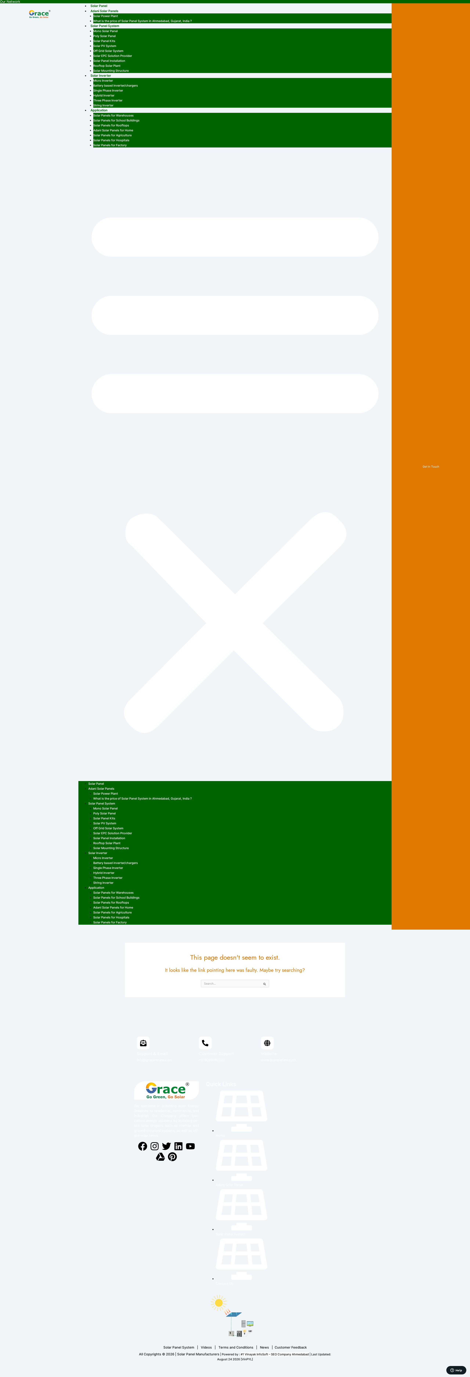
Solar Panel (99, 6)
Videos (206, 1347)
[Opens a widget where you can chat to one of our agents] (456, 1370)
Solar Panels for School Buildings (116, 120)
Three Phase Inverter (107, 100)
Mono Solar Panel (105, 31)
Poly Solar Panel (104, 36)
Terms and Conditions (235, 1347)
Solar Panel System (105, 26)
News (264, 1347)
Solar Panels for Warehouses (113, 115)
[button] (235, 466)
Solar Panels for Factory (110, 145)
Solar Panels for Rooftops (111, 125)
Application (99, 110)
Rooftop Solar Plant (106, 66)
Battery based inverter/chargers (115, 85)
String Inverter (103, 105)
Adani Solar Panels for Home (113, 130)
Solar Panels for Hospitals (111, 140)
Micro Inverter (103, 80)
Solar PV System (104, 46)
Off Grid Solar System (108, 51)
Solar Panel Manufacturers (198, 1354)
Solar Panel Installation (109, 61)
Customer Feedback (291, 1347)
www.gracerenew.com (278, 1060)
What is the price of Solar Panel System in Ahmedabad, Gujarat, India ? (142, 21)
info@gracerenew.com (154, 1060)
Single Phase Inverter (108, 90)
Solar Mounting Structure (111, 70)
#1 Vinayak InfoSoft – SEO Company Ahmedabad (275, 1354)
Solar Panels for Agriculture (112, 135)
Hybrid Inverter (103, 95)
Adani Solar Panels (104, 11)
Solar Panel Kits (104, 41)
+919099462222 (212, 1060)
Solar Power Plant (105, 16)
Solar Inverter (101, 75)
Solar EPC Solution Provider (112, 56)
